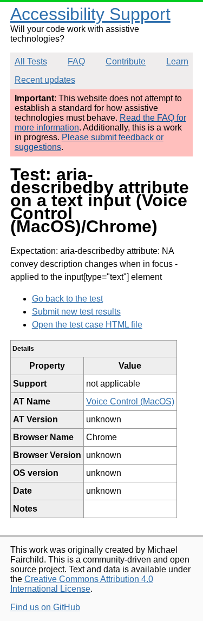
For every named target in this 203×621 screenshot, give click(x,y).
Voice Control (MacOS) (130, 401)
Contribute (126, 61)
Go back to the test (67, 298)
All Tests (31, 61)
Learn (177, 61)
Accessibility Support (90, 14)
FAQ (76, 61)
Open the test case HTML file (87, 324)
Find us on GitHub (45, 607)
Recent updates (45, 79)
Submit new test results (76, 311)
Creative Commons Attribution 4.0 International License (81, 583)
